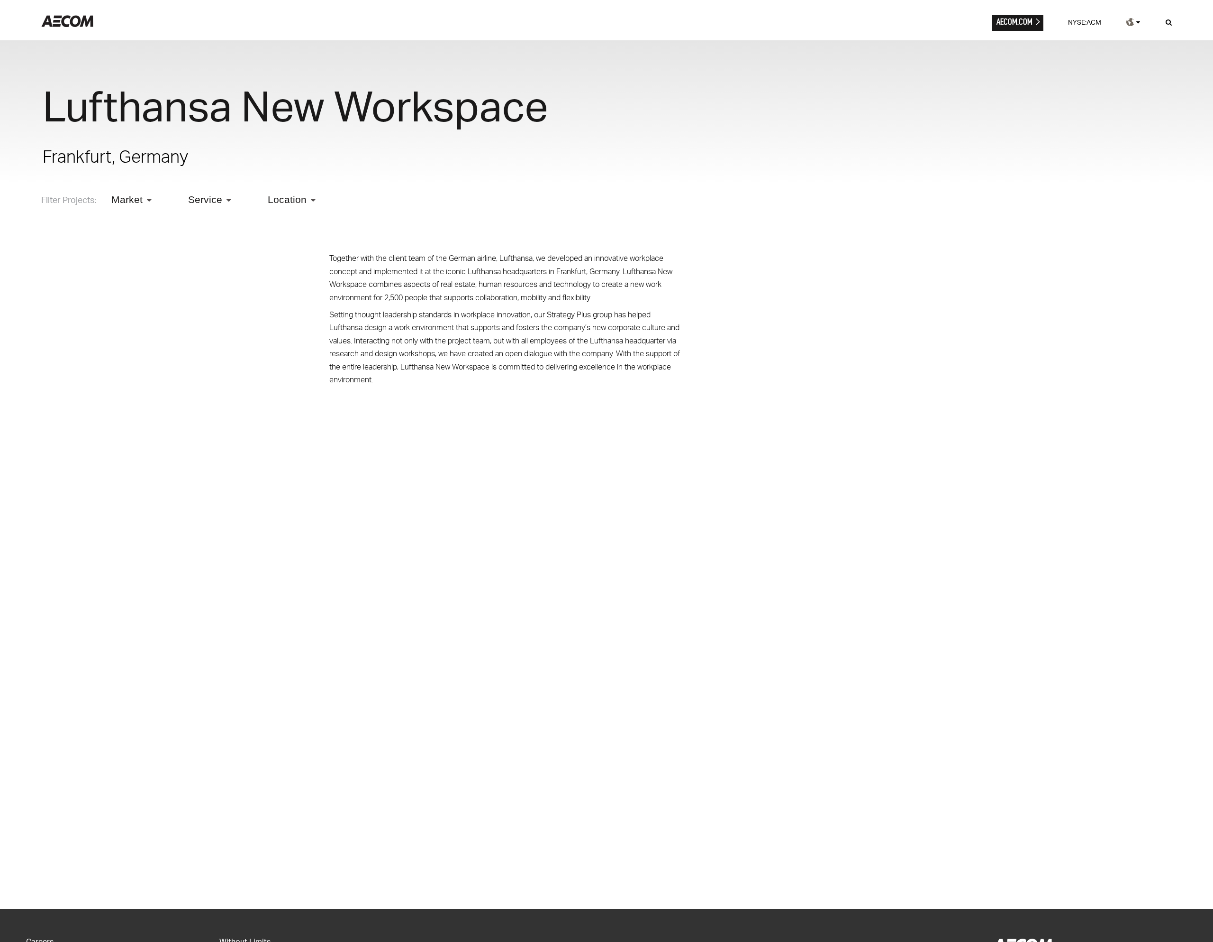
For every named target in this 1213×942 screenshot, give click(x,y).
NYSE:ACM (1084, 22)
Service (205, 199)
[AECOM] (67, 24)
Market (127, 199)
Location (287, 199)
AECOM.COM (1014, 21)
